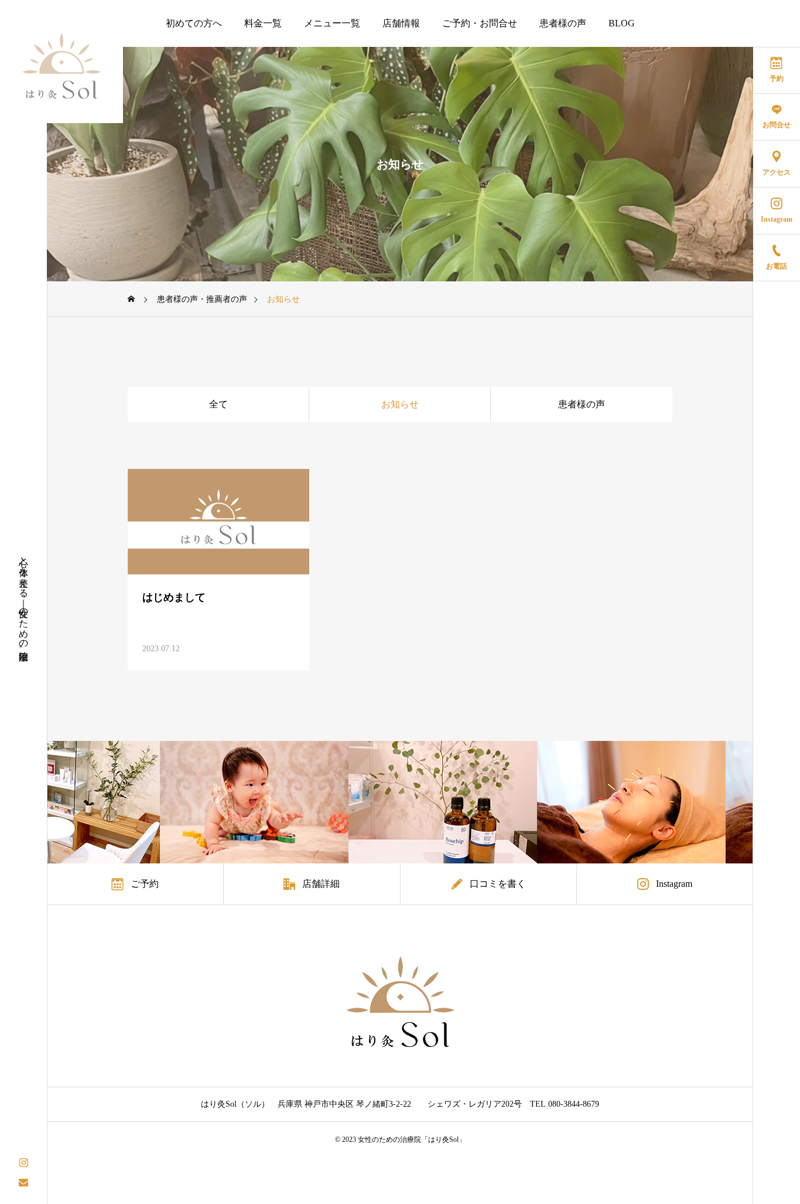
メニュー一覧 (332, 23)
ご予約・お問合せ (479, 23)
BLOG (621, 23)
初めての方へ (194, 23)
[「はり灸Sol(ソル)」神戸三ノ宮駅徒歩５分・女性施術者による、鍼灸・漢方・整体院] (61, 61)
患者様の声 (562, 23)
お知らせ (400, 404)
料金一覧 (263, 23)
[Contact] (23, 1182)
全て (218, 404)
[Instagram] (23, 1161)
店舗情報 (401, 23)
